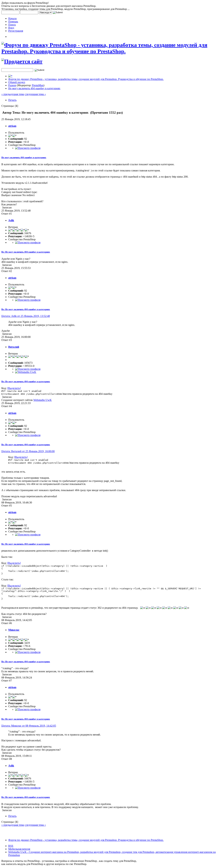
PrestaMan (37, 85)
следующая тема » (35, 94)
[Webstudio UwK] (25, 372)
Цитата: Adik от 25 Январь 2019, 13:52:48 (25, 316)
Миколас (13, 629)
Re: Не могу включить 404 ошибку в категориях (25, 252)
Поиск (12, 24)
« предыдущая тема (12, 94)
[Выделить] (14, 388)
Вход (11, 27)
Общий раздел (16, 82)
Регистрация (15, 30)
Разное (12, 85)
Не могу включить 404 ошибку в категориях (34, 88)
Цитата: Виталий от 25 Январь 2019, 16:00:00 (28, 451)
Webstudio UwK (42, 400)
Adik (11, 220)
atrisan (12, 125)
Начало (12, 18)
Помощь (13, 21)
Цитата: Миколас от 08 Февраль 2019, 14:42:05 (28, 725)
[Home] (10, 76)
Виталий (13, 346)
